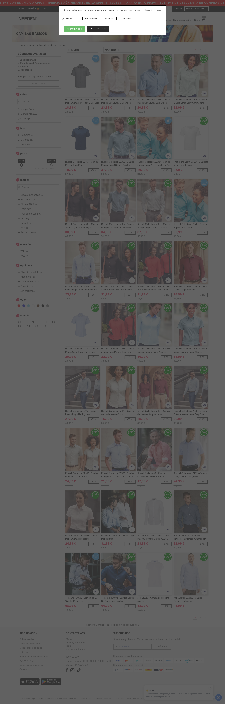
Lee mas (157, 10)
